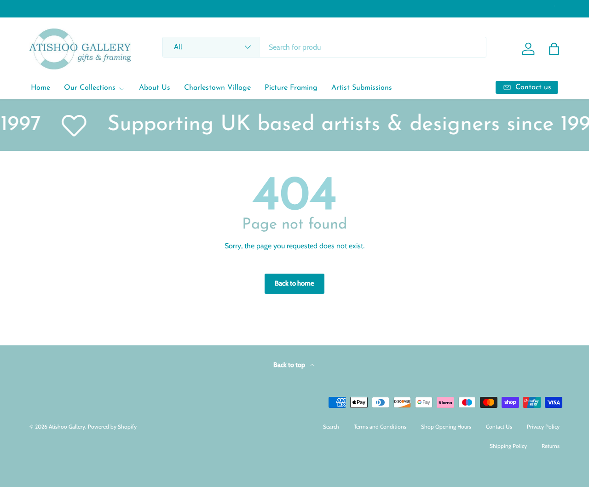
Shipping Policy (508, 445)
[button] (554, 49)
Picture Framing (291, 88)
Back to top (289, 365)
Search (331, 426)
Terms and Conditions (380, 426)
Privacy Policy (543, 426)
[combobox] (324, 47)
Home (40, 88)
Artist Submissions (361, 88)
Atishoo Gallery (67, 426)
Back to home (294, 283)
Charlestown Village (217, 88)
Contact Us (499, 426)
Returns (551, 445)
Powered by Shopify (112, 426)
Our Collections (89, 88)
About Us (154, 88)
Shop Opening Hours (446, 426)
